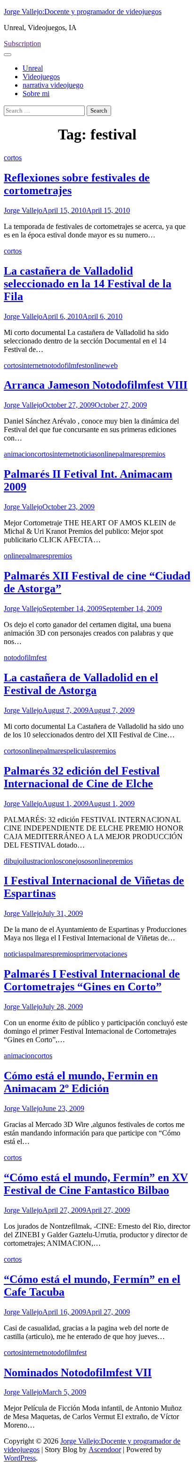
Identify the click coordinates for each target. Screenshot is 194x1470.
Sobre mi (36, 94)
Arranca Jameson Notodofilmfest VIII (95, 385)
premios (153, 454)
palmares (128, 454)
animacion (19, 454)
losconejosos (72, 861)
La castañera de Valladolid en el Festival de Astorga (81, 683)
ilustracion (38, 861)
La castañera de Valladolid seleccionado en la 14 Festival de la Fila (87, 283)
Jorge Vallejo (23, 210)
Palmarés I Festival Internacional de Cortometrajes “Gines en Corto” (92, 980)
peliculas (79, 751)
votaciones (111, 954)
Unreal (33, 68)
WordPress (20, 1458)
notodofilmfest (65, 365)
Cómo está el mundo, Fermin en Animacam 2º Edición (81, 1082)
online (96, 365)
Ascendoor (105, 1450)
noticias (85, 454)
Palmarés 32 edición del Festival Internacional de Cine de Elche (82, 777)
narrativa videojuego (53, 85)
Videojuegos (41, 77)
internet (33, 365)
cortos (13, 158)
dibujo (13, 861)
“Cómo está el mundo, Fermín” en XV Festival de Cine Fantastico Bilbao (96, 1183)
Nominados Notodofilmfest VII (78, 1372)
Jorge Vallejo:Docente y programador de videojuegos (83, 12)
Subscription (22, 44)
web (111, 365)
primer (86, 954)
